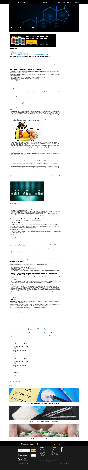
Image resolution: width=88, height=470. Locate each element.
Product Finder (42, 452)
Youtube (63, 451)
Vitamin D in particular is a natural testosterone (31, 145)
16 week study (18, 91)
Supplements (54, 2)
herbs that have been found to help (22, 172)
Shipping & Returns (43, 449)
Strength (52, 452)
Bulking (52, 450)
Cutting (52, 451)
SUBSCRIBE (33, 450)
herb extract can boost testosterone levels (22, 169)
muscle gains (53, 292)
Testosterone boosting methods (16, 52)
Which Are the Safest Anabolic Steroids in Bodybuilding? (20, 344)
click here (22, 337)
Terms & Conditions (66, 463)
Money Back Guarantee (44, 450)
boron (45, 328)
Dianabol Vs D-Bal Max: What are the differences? (19, 351)
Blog (63, 448)
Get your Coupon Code (54, 454)
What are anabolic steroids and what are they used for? (19, 53)
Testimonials (42, 455)
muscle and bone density (32, 227)
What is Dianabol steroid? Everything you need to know (20, 347)
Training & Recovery (47, 2)
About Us (41, 453)
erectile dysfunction (38, 305)
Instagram (63, 449)
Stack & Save (53, 449)
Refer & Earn (42, 457)
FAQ (41, 451)
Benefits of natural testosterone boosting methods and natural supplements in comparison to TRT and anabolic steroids (30, 54)
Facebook (63, 450)
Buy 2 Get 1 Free (53, 448)
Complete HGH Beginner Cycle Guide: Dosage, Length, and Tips (21, 342)
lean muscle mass (44, 251)
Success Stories (75, 2)
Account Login (42, 454)
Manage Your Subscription (44, 456)
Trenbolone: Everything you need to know (20, 348)
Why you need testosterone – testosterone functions (19, 51)
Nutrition (60, 2)
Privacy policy (62, 463)
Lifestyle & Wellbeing (67, 2)
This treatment (12, 202)
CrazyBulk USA (26, 463)
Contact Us (42, 448)
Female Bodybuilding (54, 453)
